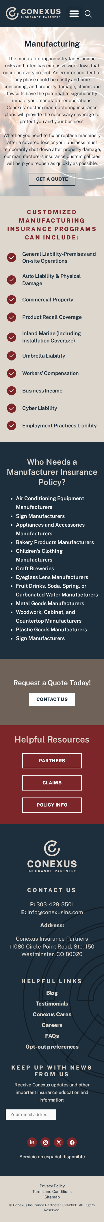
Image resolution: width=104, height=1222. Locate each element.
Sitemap (52, 1197)
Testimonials (52, 1003)
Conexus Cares (52, 1014)
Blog (52, 993)
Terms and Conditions (52, 1191)
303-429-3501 (55, 904)
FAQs (52, 1036)
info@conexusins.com (55, 912)
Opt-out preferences (52, 1046)
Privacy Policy (52, 1186)
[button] (74, 13)
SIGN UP (77, 1118)
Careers (52, 1025)
